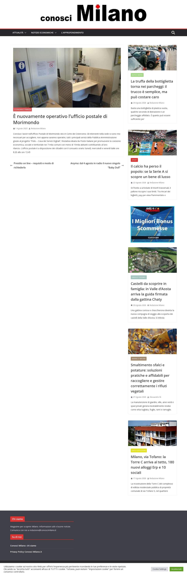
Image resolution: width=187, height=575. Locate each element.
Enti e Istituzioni (139, 450)
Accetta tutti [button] (176, 569)
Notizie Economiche (42, 32)
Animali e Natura (138, 359)
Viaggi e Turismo (139, 277)
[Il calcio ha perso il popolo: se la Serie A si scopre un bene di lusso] (152, 142)
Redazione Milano (38, 128)
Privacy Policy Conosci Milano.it (26, 551)
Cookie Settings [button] (159, 569)
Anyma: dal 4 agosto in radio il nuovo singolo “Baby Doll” (95, 165)
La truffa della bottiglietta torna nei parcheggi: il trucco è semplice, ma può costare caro (152, 89)
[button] (24, 33)
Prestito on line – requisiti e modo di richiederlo (34, 165)
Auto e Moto (137, 75)
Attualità (18, 32)
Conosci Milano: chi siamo (23, 545)
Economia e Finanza (22, 109)
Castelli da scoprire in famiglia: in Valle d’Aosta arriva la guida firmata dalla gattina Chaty (151, 291)
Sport (134, 160)
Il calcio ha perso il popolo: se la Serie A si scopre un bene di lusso (150, 171)
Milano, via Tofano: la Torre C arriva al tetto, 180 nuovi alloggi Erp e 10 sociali (152, 464)
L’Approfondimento (72, 32)
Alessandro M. (155, 397)
